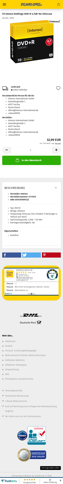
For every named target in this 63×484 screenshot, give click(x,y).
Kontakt (8, 346)
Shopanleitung (12, 369)
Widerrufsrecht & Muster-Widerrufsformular (25, 355)
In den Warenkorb (31, 160)
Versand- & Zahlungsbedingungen (21, 350)
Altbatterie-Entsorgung (15, 365)
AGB (7, 374)
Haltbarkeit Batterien (15, 360)
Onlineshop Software (21, 476)
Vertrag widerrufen (50, 468)
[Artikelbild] (31, 41)
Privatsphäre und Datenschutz (19, 379)
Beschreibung (14, 188)
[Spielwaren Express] (31, 4)
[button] (6, 150)
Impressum (10, 341)
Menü (4, 4)
